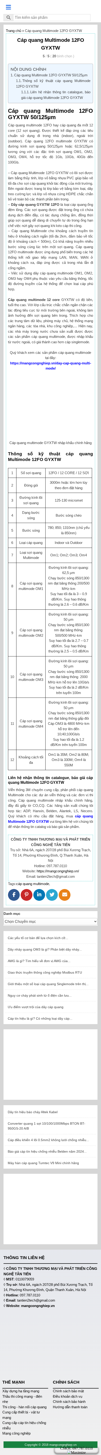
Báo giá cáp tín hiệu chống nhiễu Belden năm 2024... (47, 1151)
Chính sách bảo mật (68, 1391)
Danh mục (12, 914)
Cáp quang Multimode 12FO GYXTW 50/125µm (51, 75)
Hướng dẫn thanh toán (70, 1407)
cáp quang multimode (32, 884)
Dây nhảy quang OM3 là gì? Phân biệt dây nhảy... (45, 949)
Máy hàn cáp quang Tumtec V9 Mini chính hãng (43, 1163)
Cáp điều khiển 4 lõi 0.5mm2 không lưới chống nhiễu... (48, 1140)
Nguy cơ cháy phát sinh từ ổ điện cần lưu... (40, 995)
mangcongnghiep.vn (38, 1306)
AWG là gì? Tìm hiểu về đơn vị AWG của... (39, 961)
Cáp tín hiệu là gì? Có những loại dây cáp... (40, 1018)
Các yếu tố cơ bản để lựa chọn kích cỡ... (38, 938)
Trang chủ (13, 31)
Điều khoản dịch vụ (67, 1396)
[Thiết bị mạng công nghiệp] (50, 6)
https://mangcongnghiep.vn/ (58, 871)
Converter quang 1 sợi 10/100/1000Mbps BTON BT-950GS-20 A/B (46, 1126)
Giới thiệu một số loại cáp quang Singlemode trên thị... (48, 984)
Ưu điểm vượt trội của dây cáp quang (35, 1007)
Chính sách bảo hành (69, 1402)
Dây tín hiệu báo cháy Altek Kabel (33, 1112)
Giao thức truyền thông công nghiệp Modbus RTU (45, 972)
